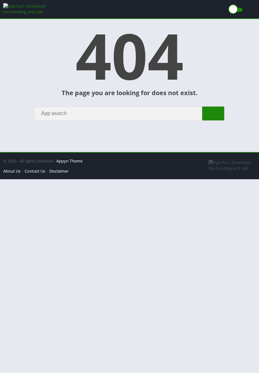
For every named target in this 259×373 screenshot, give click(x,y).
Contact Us (35, 171)
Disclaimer (59, 171)
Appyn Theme (69, 161)
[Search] (213, 113)
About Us (12, 171)
